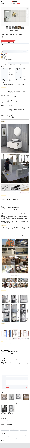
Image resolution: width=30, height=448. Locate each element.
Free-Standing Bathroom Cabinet (14, 431)
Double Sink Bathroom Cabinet (5, 431)
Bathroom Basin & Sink (17, 429)
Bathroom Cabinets (13, 5)
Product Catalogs (12, 420)
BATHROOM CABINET (10, 421)
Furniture (4, 5)
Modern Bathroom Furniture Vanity (21, 438)
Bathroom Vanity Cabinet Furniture (22, 436)
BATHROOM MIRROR (3, 421)
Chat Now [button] (22, 40)
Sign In (2, 59)
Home (1, 5)
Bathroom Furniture (8, 5)
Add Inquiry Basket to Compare (15, 30)
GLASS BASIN (16, 421)
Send (7, 387)
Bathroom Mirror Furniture (13, 436)
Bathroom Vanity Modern (4, 438)
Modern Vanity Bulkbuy (4, 440)
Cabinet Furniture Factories (4, 436)
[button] (26, 64)
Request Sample (14, 42)
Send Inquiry (7, 40)
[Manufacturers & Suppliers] (15, 1)
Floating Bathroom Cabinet (23, 431)
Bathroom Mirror (10, 429)
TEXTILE (23, 421)
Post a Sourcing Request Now (23, 387)
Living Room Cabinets (4, 429)
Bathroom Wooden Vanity (12, 438)
